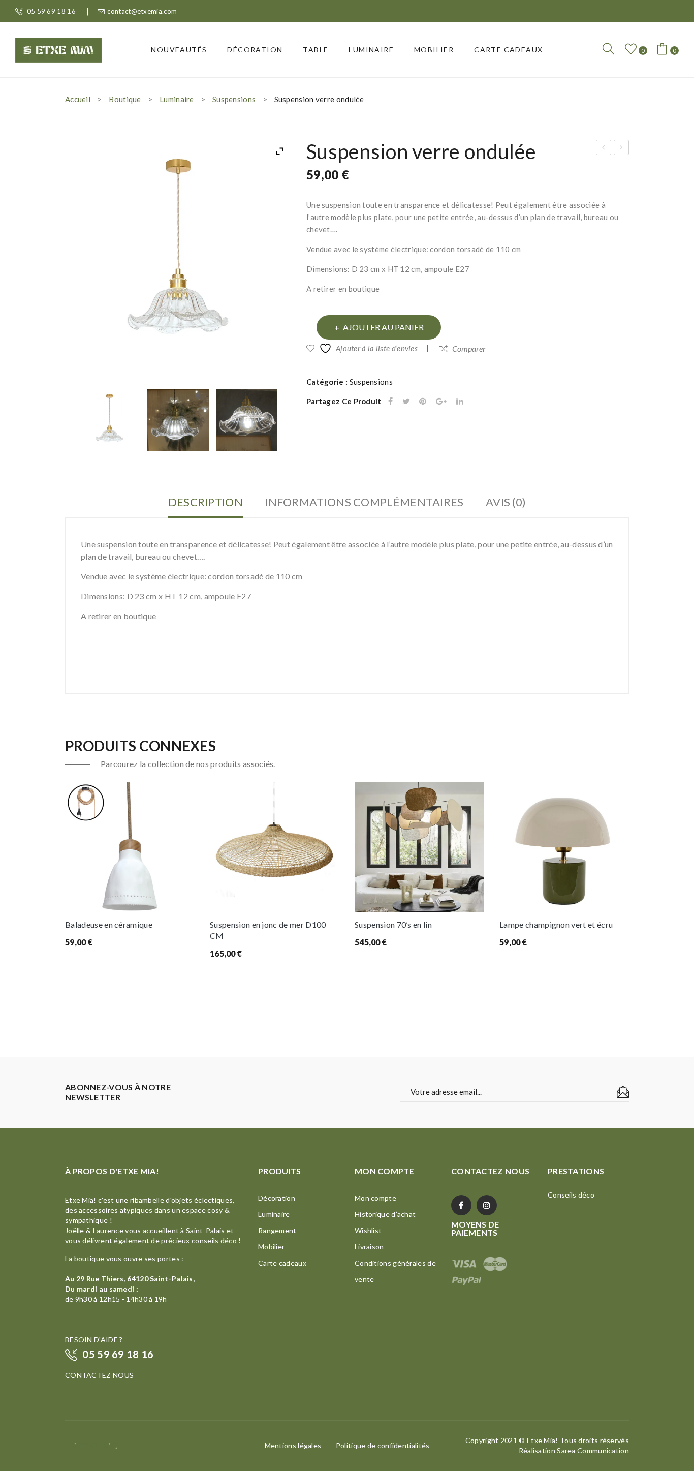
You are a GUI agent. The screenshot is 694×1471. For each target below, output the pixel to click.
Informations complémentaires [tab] (364, 502)
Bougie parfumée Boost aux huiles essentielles (603, 149)
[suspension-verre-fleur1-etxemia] (178, 420)
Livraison (369, 1246)
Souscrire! (623, 1092)
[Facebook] (390, 401)
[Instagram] (487, 1205)
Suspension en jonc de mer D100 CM (268, 930)
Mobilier (271, 1246)
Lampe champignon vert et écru (556, 924)
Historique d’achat (385, 1214)
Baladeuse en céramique (108, 924)
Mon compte (375, 1197)
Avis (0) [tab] (506, 502)
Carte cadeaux (282, 1263)
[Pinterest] (422, 401)
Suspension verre (622, 149)
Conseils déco (571, 1194)
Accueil (77, 99)
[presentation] (65, 894)
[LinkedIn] (459, 401)
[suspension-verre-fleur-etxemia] (110, 420)
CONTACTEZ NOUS (99, 1375)
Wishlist (368, 1230)
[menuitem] (179, 50)
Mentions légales (293, 1445)
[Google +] (441, 401)
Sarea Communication (593, 1450)
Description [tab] (205, 502)
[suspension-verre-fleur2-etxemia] (247, 420)
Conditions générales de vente (395, 1271)
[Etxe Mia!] (58, 48)
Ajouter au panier (383, 327)
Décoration (276, 1197)
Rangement (277, 1230)
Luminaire (177, 99)
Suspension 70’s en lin (393, 924)
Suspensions (234, 99)
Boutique (125, 99)
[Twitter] (406, 401)
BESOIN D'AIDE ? (94, 1339)
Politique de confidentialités (383, 1445)
